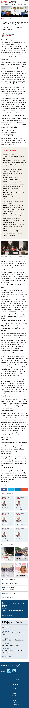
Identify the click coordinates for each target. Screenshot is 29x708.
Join (14, 698)
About (14, 693)
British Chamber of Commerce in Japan (4, 2)
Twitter (18, 665)
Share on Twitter (11, 489)
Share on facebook (4, 489)
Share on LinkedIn (17, 489)
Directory (15, 702)
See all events (6, 615)
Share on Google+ (24, 489)
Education (9, 580)
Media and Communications (9, 588)
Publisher (3, 18)
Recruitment (10, 583)
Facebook (15, 665)
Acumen (13, 2)
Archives (15, 682)
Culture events (17, 691)
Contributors (16, 684)
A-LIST (14, 686)
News (14, 688)
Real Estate (9, 593)
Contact (15, 704)
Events (14, 700)
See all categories (7, 597)
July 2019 (8, 18)
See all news (6, 656)
